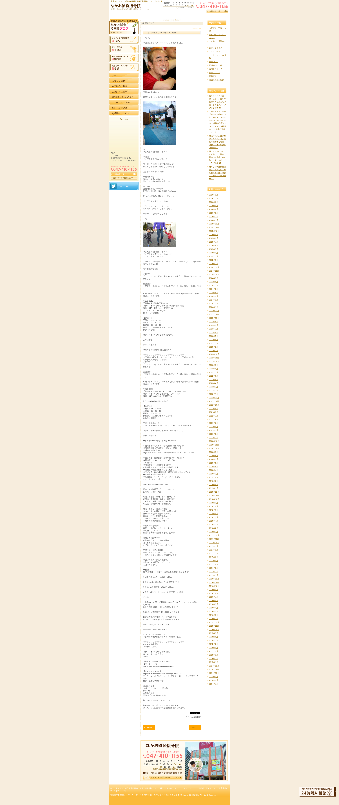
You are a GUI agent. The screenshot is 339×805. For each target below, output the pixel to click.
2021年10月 (214, 405)
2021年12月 (214, 398)
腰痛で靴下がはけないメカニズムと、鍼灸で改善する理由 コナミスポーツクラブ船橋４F (217, 142)
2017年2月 (213, 571)
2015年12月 (214, 622)
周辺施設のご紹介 (216, 65)
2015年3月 (213, 655)
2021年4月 (213, 427)
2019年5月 (213, 485)
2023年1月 (213, 351)
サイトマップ (123, 791)
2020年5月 (213, 466)
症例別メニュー (151, 788)
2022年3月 (213, 387)
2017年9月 (213, 546)
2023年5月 (213, 336)
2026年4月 (213, 209)
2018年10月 (214, 499)
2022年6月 (213, 376)
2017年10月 (214, 543)
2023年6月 (213, 332)
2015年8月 (213, 637)
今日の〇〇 (213, 62)
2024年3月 (213, 300)
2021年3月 (213, 430)
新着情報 (213, 76)
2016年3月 (213, 611)
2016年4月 (213, 608)
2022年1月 (213, 394)
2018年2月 (213, 528)
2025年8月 (213, 238)
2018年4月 (213, 521)
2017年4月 (213, 564)
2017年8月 (213, 550)
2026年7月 (213, 198)
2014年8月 (213, 680)
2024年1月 (213, 307)
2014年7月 (213, 684)
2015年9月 (213, 633)
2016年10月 (214, 586)
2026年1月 (213, 220)
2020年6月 (213, 463)
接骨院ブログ (214, 73)
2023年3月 (213, 343)
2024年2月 (213, 303)
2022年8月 (213, 369)
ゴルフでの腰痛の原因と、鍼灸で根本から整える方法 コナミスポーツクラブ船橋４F (217, 173)
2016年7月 (213, 597)
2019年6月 (213, 481)
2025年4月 (213, 253)
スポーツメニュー (191, 788)
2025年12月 (214, 224)
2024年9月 (213, 278)
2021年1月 (213, 437)
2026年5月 (213, 206)
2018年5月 (213, 517)
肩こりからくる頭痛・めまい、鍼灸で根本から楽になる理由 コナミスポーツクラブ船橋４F (217, 102)
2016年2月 (213, 615)
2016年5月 (213, 604)
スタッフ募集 (214, 51)
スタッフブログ (215, 48)
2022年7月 (213, 372)
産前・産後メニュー (208, 788)
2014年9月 (213, 677)
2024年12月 (214, 267)
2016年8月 (213, 593)
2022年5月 (213, 380)
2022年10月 (214, 361)
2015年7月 (213, 640)
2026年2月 (213, 216)
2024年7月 (213, 285)
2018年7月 (213, 510)
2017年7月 (213, 553)
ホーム (113, 788)
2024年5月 (213, 293)
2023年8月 (213, 325)
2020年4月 (213, 470)
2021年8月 (213, 412)
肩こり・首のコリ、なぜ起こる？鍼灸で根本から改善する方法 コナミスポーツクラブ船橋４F (217, 157)
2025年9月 (213, 235)
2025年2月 (213, 260)
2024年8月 (213, 282)
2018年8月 (213, 506)
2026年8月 (213, 195)
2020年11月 (214, 445)
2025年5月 (213, 249)
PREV (149, 727)
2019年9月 (213, 477)
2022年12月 (214, 354)
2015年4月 (213, 651)
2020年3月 (213, 474)
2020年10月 (214, 448)
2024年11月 (214, 271)
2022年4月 (213, 383)
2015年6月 (213, 644)
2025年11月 (214, 227)
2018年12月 (214, 492)
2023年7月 (213, 329)
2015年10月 (214, 630)
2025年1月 (213, 264)
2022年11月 (214, 358)
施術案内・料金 (136, 788)
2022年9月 (213, 365)
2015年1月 (213, 662)
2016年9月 (213, 590)
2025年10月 (214, 231)
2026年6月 (213, 202)
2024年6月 (213, 289)
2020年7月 (213, 459)
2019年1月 (213, 488)
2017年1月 (213, 575)
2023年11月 (214, 314)
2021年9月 (213, 409)
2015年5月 (213, 648)
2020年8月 (213, 456)
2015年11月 (214, 626)
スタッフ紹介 (123, 788)
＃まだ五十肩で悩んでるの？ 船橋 (161, 32)
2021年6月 (213, 419)
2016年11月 (214, 582)
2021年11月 (214, 401)
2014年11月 (214, 669)
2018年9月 (213, 503)
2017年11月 (214, 539)
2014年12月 (214, 666)
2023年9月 (213, 321)
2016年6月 (213, 601)
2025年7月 (213, 242)
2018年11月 (214, 495)
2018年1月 (213, 532)
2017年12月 (214, 535)
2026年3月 (213, 213)
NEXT (194, 727)
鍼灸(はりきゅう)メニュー (171, 788)
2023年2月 (213, 347)
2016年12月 (214, 579)
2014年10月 (214, 673)
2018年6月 (213, 514)
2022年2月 (213, 390)
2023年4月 (213, 340)
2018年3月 (213, 524)
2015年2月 (213, 659)
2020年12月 (214, 441)
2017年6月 (213, 557)
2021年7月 (213, 416)
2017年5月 (213, 561)
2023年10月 (214, 318)
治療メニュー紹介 (216, 80)
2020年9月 (213, 452)
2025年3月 (213, 256)
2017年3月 (213, 568)
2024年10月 (214, 274)
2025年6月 (213, 245)
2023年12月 (214, 311)
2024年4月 (213, 296)
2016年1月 (213, 619)
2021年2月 (213, 434)
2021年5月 (213, 423)
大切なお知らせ (215, 69)
